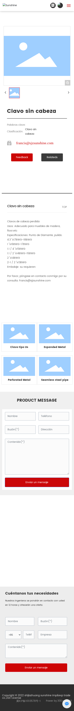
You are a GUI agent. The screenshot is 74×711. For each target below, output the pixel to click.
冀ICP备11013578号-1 (28, 701)
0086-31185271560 (27, 546)
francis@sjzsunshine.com (35, 143)
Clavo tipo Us (19, 347)
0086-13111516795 (55, 542)
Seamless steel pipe (54, 380)
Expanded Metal (55, 347)
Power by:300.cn (55, 701)
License (16, 698)
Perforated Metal (19, 380)
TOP (64, 207)
